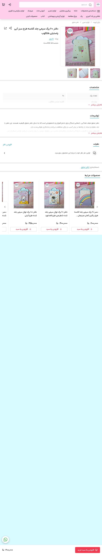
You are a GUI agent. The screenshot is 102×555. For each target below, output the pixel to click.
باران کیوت (96, 22)
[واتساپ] (5, 539)
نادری (51, 39)
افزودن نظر (7, 144)
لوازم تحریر (85, 22)
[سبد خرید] (3, 4)
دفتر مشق (75, 22)
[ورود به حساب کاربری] (10, 4)
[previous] (97, 207)
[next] (5, 207)
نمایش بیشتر (96, 105)
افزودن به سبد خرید (85, 550)
